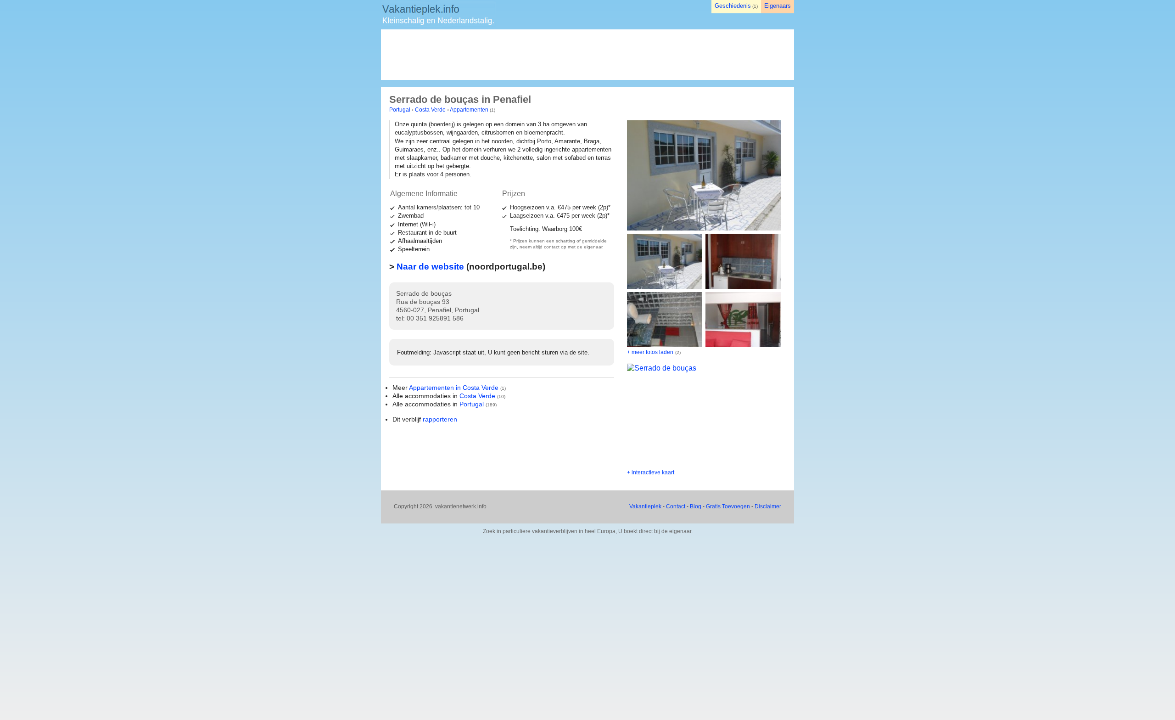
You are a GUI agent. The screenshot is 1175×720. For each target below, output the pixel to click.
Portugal (399, 110)
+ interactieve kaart (650, 472)
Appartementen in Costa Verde (453, 387)
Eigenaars (777, 5)
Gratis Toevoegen (728, 506)
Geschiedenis (733, 5)
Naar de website (430, 266)
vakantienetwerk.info (461, 506)
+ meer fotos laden (650, 352)
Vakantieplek (645, 506)
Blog (695, 506)
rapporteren (440, 419)
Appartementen (469, 110)
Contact (675, 506)
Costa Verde (430, 110)
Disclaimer (768, 506)
